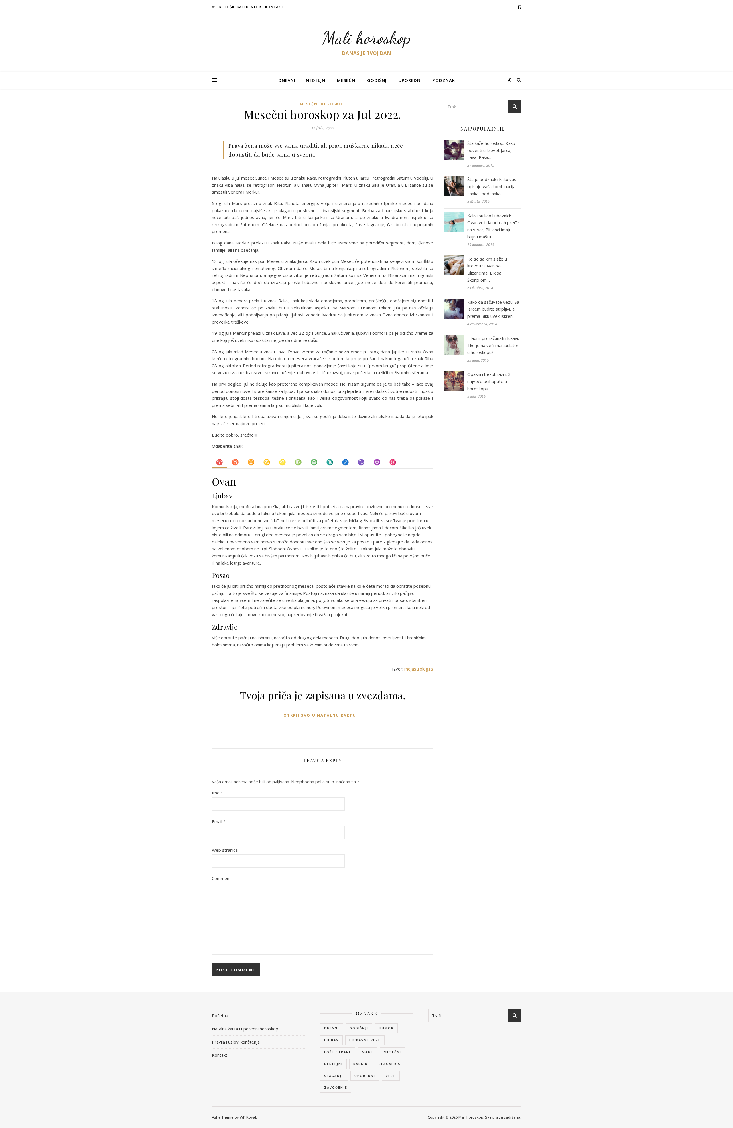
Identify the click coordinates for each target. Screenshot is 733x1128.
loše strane (337, 1052)
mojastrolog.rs (418, 669)
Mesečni (347, 80)
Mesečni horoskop (322, 104)
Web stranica (225, 850)
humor (386, 1028)
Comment (221, 878)
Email (219, 821)
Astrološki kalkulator (236, 7)
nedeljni (333, 1064)
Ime (217, 793)
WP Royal (248, 1117)
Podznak (443, 80)
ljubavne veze (365, 1040)
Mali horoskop (367, 37)
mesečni (392, 1052)
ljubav (331, 1040)
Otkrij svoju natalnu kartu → (322, 715)
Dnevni (286, 80)
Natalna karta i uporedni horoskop (245, 1029)
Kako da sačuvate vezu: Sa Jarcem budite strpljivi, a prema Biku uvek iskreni (493, 309)
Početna (220, 1015)
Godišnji (377, 80)
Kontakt (274, 7)
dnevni (331, 1028)
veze (391, 1076)
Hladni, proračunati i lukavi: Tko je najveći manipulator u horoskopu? (493, 345)
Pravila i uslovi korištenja (236, 1042)
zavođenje (335, 1087)
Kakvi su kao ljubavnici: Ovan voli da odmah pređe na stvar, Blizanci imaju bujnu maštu (493, 226)
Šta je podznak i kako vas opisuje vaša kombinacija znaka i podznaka (491, 186)
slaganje (334, 1076)
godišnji (359, 1028)
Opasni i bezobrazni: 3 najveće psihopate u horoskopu (489, 381)
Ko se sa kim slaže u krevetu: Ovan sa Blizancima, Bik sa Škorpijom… (487, 269)
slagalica (389, 1064)
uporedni (364, 1076)
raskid (360, 1064)
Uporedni (410, 80)
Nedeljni (316, 80)
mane (367, 1052)
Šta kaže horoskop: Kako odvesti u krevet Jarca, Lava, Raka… (491, 150)
